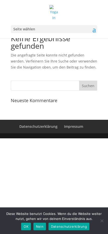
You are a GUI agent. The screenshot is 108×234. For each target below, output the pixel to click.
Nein (39, 226)
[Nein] (101, 220)
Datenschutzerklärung (38, 126)
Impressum (73, 126)
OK (26, 226)
